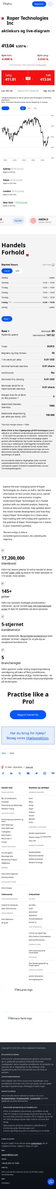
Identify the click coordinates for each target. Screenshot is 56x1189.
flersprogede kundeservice (33, 635)
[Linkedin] (11, 773)
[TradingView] (53, 773)
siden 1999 (14, 572)
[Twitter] (19, 773)
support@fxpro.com (9, 1154)
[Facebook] (2, 773)
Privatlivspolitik (22, 1098)
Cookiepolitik (35, 1098)
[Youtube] (28, 773)
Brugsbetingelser (8, 1098)
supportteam (36, 1143)
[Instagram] (44, 773)
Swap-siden (42, 65)
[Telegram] (36, 773)
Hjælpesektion (37, 738)
